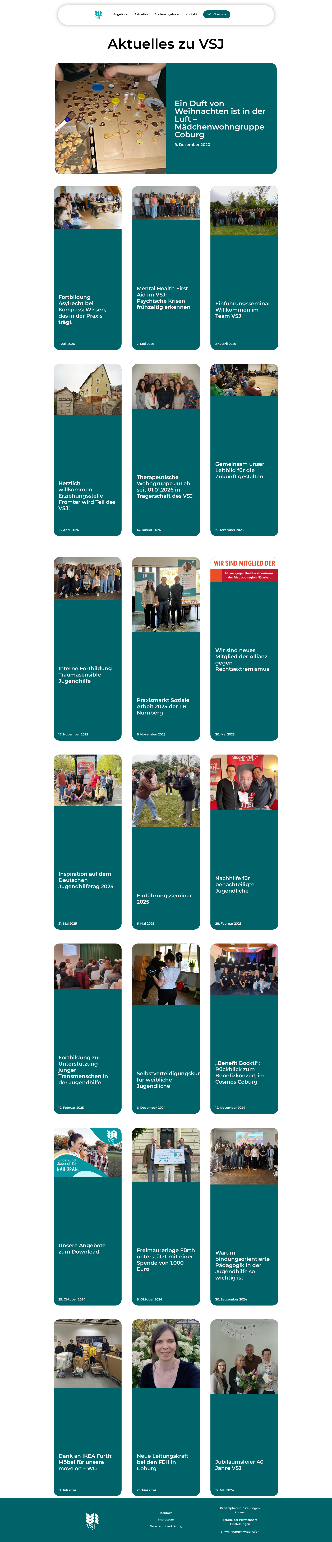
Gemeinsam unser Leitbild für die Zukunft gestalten (239, 470)
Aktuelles (141, 14)
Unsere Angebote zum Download (82, 1248)
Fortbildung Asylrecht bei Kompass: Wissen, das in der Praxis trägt (82, 309)
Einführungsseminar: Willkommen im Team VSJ (243, 309)
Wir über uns (217, 14)
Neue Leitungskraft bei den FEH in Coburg (162, 1462)
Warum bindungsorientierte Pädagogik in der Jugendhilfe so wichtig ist (242, 1265)
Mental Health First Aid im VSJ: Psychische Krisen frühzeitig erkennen (164, 297)
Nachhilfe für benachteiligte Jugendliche (235, 884)
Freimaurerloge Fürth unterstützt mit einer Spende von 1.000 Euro (166, 1259)
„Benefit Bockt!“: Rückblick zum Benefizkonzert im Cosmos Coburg (240, 1072)
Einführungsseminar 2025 (164, 898)
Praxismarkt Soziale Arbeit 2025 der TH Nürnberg (163, 706)
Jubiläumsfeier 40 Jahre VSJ (239, 1465)
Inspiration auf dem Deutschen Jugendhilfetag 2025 (85, 880)
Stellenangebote (167, 14)
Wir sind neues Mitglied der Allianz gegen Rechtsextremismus (242, 659)
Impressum (166, 1519)
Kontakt (191, 14)
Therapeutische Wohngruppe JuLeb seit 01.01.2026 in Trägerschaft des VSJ (165, 486)
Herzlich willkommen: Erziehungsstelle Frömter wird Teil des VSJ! (87, 495)
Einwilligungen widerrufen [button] (240, 1531)
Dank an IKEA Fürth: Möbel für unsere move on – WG (85, 1462)
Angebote (120, 14)
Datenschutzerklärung (166, 1526)
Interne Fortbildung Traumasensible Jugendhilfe (85, 674)
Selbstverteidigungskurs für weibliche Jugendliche (169, 1079)
